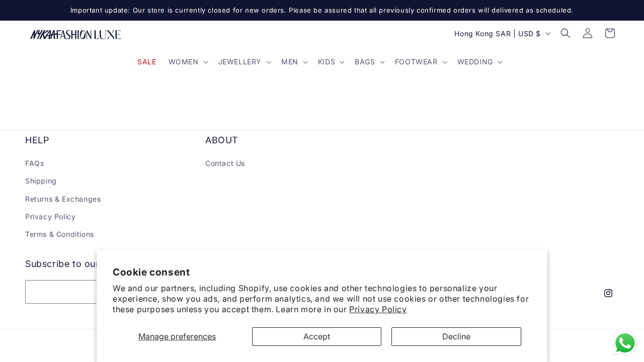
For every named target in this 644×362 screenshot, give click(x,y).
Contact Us (225, 163)
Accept (316, 336)
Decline (456, 336)
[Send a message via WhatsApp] (625, 343)
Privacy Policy (378, 309)
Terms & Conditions (59, 234)
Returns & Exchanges (63, 199)
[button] (187, 61)
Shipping (41, 180)
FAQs (34, 163)
